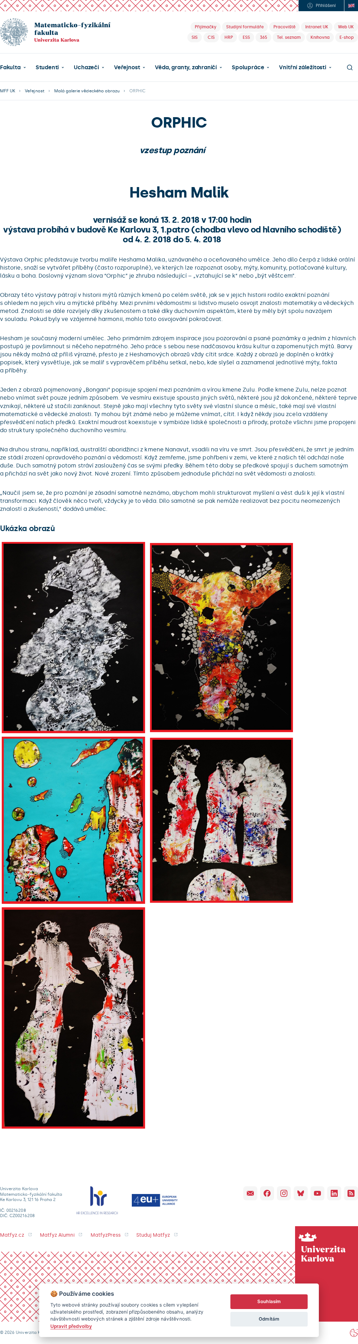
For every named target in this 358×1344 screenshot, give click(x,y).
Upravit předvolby (71, 1326)
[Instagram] (284, 1193)
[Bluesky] (301, 1193)
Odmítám (269, 1319)
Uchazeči (86, 67)
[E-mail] (250, 1193)
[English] (351, 5)
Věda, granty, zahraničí (186, 67)
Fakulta (10, 67)
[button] (13, 67)
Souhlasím (269, 1301)
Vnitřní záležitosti (302, 67)
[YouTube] (317, 1193)
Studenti (47, 67)
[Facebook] (267, 1193)
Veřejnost (127, 67)
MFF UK (7, 91)
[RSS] (351, 1193)
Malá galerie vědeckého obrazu (87, 91)
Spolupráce (248, 67)
